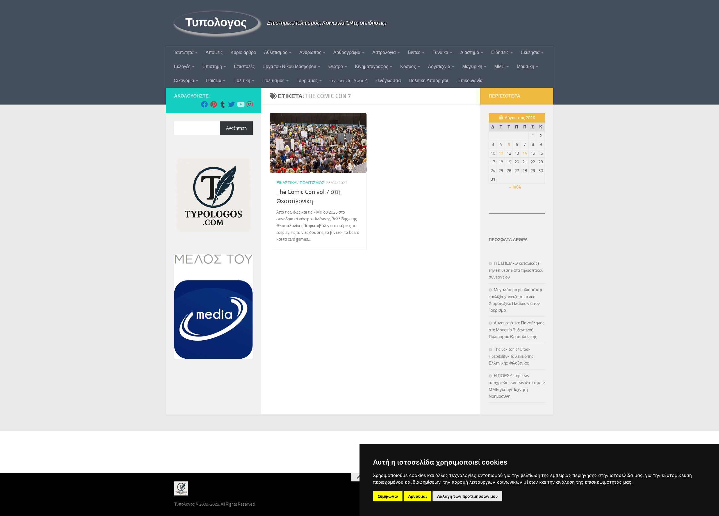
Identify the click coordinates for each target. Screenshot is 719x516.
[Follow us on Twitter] (231, 104)
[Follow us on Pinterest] (213, 104)
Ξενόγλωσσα (388, 80)
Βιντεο (414, 52)
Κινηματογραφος (371, 66)
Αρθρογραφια (346, 52)
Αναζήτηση (236, 128)
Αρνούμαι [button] (417, 496)
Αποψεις (214, 52)
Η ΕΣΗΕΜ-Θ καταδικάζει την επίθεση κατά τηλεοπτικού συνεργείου (516, 270)
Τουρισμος (307, 80)
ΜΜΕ (499, 66)
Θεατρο (335, 66)
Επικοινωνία (470, 80)
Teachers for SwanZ (348, 80)
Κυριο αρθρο (243, 52)
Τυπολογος (216, 22)
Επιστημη (212, 66)
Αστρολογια (384, 52)
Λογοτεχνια (439, 66)
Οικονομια (184, 80)
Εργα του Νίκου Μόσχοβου (289, 66)
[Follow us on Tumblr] (222, 104)
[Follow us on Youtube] (240, 104)
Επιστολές (244, 66)
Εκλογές (182, 66)
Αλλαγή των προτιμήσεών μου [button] (467, 496)
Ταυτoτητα (184, 52)
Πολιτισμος (273, 80)
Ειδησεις (500, 52)
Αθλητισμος (275, 52)
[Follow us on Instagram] (249, 104)
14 (524, 153)
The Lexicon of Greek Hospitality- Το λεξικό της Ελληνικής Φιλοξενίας (511, 356)
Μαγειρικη (472, 66)
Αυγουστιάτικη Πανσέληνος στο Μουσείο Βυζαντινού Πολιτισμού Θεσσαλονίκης (516, 329)
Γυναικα (440, 52)
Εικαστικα (286, 182)
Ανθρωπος (310, 52)
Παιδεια (213, 80)
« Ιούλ (515, 187)
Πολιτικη (241, 80)
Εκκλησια (530, 52)
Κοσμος (408, 66)
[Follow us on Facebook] (204, 104)
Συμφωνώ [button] (387, 496)
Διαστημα (469, 52)
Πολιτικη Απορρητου (429, 80)
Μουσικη (525, 66)
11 (501, 153)
